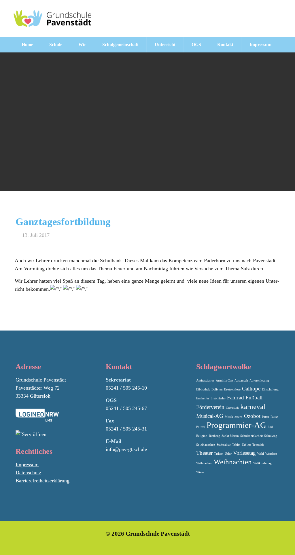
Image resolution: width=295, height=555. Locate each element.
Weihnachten (233, 462)
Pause (274, 416)
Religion (201, 435)
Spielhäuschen (205, 444)
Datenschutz (28, 472)
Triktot (218, 453)
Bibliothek (203, 389)
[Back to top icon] (267, 543)
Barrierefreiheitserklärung (42, 481)
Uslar (228, 453)
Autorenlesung (259, 380)
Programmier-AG (236, 425)
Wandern (271, 453)
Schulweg (270, 435)
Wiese (200, 472)
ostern (239, 416)
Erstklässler (218, 398)
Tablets (246, 444)
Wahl (260, 453)
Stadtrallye (224, 444)
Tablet (236, 444)
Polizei (200, 426)
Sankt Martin (230, 435)
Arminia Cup (224, 380)
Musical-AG (209, 416)
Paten (265, 416)
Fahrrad (235, 397)
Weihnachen (204, 463)
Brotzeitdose (232, 389)
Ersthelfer (202, 398)
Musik (229, 416)
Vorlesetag (244, 453)
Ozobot (252, 416)
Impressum (27, 464)
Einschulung (270, 389)
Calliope (251, 389)
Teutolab (258, 444)
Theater (204, 453)
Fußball (253, 397)
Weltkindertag (262, 463)
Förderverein (210, 407)
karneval (252, 406)
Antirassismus (205, 380)
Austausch (241, 380)
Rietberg (214, 435)
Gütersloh (232, 407)
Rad (270, 426)
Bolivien (217, 389)
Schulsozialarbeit (251, 435)
